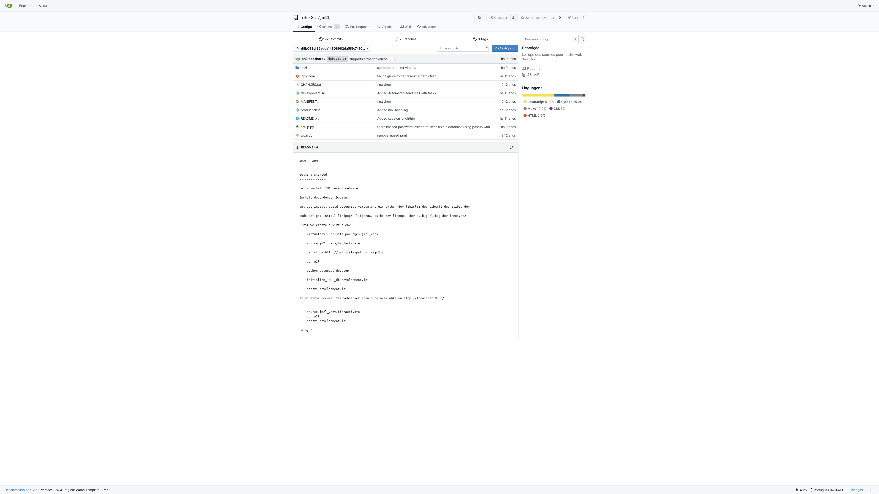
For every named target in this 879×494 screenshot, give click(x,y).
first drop (384, 84)
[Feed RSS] (479, 17)
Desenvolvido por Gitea (22, 490)
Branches (407, 39)
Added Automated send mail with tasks (406, 93)
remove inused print (392, 135)
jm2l (324, 17)
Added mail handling (392, 110)
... (392, 58)
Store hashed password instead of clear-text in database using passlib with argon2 (439, 127)
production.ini (311, 110)
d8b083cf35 (337, 58)
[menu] (801, 490)
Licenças (856, 490)
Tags (483, 39)
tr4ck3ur (308, 17)
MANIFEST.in (310, 101)
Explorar (25, 6)
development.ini (313, 93)
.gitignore (308, 76)
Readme (533, 68)
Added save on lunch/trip (396, 118)
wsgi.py (306, 135)
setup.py (307, 127)
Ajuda (43, 6)
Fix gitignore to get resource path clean (406, 76)
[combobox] (463, 48)
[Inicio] (8, 6)
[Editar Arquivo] (511, 147)
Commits (333, 39)
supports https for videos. (369, 59)
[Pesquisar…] (582, 39)
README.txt (310, 118)
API (871, 490)
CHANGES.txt (311, 84)
